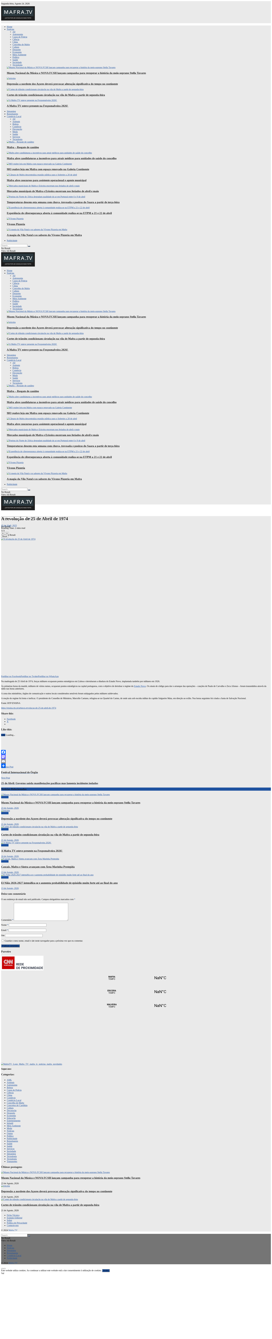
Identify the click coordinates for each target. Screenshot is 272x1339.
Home (9, 26)
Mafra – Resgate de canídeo (23, 147)
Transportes (12, 1161)
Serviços (16, 137)
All (13, 32)
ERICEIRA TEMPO (136, 992)
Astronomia (17, 34)
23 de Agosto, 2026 (10, 808)
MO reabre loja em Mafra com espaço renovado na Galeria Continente (48, 169)
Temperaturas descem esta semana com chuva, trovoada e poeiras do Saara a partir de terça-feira (63, 202)
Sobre (9, 1220)
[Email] (136, 761)
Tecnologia (17, 65)
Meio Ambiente (19, 55)
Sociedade (17, 62)
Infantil (10, 1123)
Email (4, 930)
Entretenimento (13, 1120)
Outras (10, 1133)
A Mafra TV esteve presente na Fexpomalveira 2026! (38, 105)
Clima (15, 42)
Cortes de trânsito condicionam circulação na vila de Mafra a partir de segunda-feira (56, 94)
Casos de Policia (19, 37)
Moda (15, 132)
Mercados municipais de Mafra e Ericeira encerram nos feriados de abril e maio (53, 191)
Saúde (15, 60)
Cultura (15, 47)
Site (3, 935)
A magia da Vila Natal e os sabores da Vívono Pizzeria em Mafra (44, 235)
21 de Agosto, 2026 (10, 824)
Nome (4, 925)
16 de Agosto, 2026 (10, 856)
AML (9, 1080)
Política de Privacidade (17, 1223)
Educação (11, 1118)
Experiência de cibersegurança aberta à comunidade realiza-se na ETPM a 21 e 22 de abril (59, 213)
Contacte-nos (13, 1225)
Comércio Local (14, 116)
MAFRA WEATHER (136, 978)
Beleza (15, 124)
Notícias (10, 29)
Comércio (16, 126)
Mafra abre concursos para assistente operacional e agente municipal (46, 180)
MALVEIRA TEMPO (136, 1006)
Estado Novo (140, 686)
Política (15, 57)
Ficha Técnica (13, 1215)
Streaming (11, 111)
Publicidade (12, 240)
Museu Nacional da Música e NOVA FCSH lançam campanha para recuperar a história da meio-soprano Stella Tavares (76, 72)
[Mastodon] (136, 756)
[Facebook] (136, 752)
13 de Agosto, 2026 (10, 872)
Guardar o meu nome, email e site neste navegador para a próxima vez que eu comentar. (44, 941)
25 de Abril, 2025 (9, 525)
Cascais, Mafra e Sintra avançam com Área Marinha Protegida (38, 866)
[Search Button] (29, 246)
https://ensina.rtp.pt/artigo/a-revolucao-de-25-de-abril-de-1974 (28, 708)
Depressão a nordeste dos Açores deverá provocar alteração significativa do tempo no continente (62, 83)
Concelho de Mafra (21, 44)
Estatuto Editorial (14, 1218)
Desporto (16, 49)
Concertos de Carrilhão (17, 1105)
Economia (17, 52)
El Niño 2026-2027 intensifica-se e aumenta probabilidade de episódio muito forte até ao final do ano (59, 882)
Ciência (15, 39)
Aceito (106, 1271)
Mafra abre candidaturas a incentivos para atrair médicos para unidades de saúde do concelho (62, 158)
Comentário (7, 920)
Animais (16, 121)
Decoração (17, 129)
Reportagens (12, 114)
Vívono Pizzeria (16, 224)
